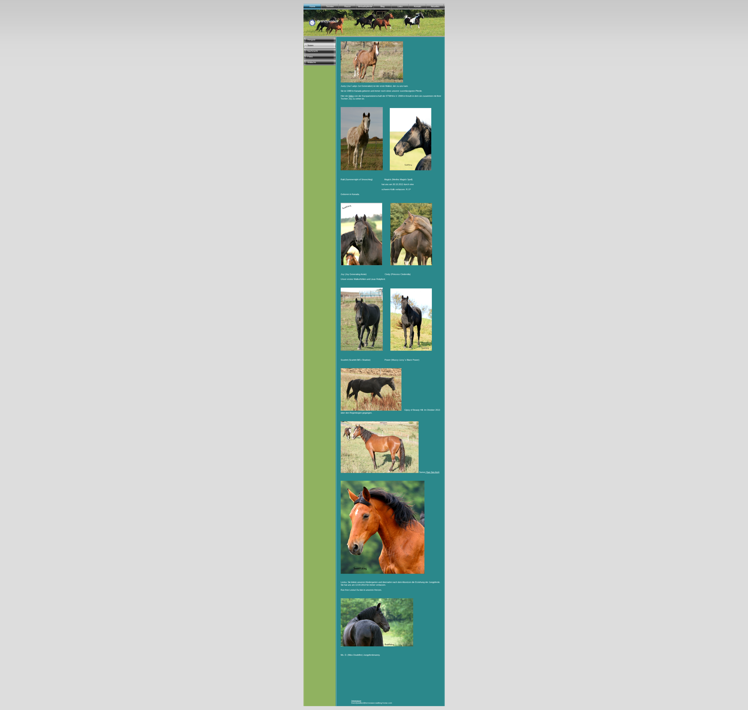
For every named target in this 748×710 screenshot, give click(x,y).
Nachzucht (312, 51)
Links (400, 6)
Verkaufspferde (365, 6)
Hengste (311, 40)
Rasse (347, 6)
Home (312, 6)
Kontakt (417, 6)
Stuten (310, 45)
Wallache (311, 62)
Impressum (356, 701)
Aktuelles (435, 6)
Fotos (310, 56)
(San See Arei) (432, 472)
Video (351, 96)
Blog (382, 6)
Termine (330, 6)
